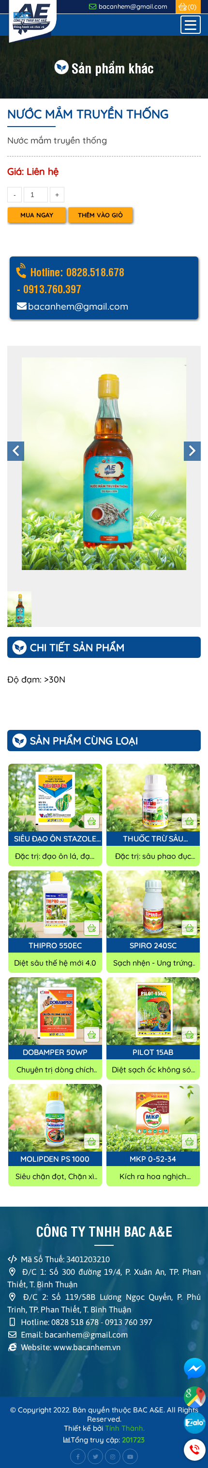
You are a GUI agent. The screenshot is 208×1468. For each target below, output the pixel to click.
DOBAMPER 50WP (55, 1052)
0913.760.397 (50, 288)
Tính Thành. (125, 1428)
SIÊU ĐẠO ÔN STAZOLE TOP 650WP (55, 838)
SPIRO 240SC (153, 945)
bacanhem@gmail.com (133, 6)
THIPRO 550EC (55, 945)
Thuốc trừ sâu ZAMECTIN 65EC (153, 838)
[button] (15, 451)
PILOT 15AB (153, 1052)
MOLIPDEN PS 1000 (54, 1159)
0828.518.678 (95, 271)
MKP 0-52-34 (153, 1159)
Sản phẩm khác (112, 67)
